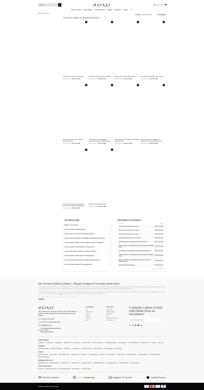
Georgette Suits (145, 342)
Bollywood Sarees (42, 354)
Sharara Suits (50, 342)
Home (40, 13)
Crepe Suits (154, 342)
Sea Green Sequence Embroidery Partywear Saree (73, 140)
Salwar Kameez (100, 10)
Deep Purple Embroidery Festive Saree (152, 76)
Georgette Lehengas (86, 348)
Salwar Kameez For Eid (51, 368)
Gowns (125, 10)
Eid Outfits (41, 368)
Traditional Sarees (143, 354)
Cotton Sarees (53, 354)
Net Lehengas (118, 348)
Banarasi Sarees (111, 354)
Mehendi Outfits (65, 362)
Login (87, 309)
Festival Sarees (76, 368)
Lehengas (117, 10)
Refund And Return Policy (112, 318)
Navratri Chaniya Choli (64, 368)
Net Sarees (84, 354)
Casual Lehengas (108, 348)
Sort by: (138, 14)
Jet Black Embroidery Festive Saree (73, 76)
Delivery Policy (109, 313)
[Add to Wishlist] (86, 22)
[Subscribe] (162, 319)
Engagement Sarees (112, 362)
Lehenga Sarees (75, 354)
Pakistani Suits (67, 342)
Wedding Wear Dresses (99, 362)
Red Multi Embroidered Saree (97, 204)
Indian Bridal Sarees (54, 362)
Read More (41, 299)
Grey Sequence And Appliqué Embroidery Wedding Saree (127, 140)
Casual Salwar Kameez (110, 342)
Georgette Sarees (93, 354)
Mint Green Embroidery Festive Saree (100, 76)
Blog (87, 320)
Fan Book (88, 313)
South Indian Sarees (132, 354)
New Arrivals (88, 10)
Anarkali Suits (58, 342)
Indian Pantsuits (122, 342)
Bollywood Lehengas (56, 348)
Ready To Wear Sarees (43, 356)
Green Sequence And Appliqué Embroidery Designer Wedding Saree (100, 140)
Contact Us (88, 318)
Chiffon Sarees (121, 354)
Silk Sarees (102, 354)
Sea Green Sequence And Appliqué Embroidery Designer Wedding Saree (74, 204)
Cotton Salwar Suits (133, 342)
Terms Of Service (110, 320)
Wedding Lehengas (43, 362)
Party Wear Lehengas (43, 348)
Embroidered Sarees (64, 354)
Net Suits (161, 342)
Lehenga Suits (67, 348)
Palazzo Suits (76, 342)
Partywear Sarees (86, 368)
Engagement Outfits (86, 362)
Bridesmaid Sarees (123, 362)
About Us (88, 316)
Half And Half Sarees (155, 354)
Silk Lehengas (76, 348)
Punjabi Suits (41, 342)
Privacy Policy (109, 309)
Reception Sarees (134, 362)
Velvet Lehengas (98, 348)
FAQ (107, 316)
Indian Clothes (76, 10)
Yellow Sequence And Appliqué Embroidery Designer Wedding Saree (151, 140)
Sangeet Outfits (75, 362)
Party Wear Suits (86, 342)
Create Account (89, 311)
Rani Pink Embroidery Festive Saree (125, 76)
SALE (131, 10)
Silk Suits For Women (98, 342)
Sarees (109, 10)
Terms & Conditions (110, 311)
